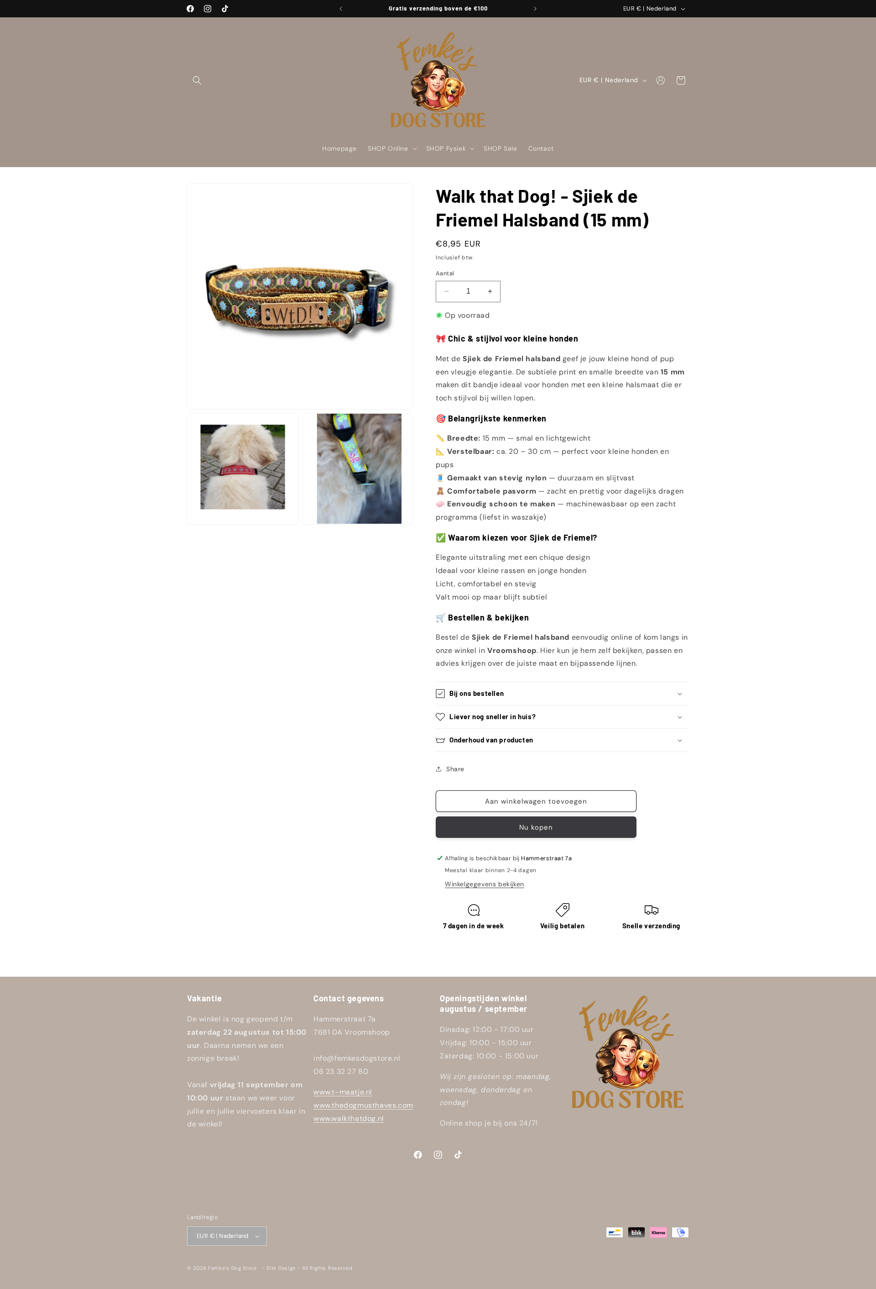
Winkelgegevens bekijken (484, 884)
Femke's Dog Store (232, 1268)
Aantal (445, 273)
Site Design (281, 1268)
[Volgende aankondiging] (535, 8)
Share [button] (455, 769)
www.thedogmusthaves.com (363, 1105)
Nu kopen (536, 827)
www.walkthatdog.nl (348, 1118)
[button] (197, 80)
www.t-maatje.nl (342, 1092)
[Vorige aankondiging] (341, 8)
